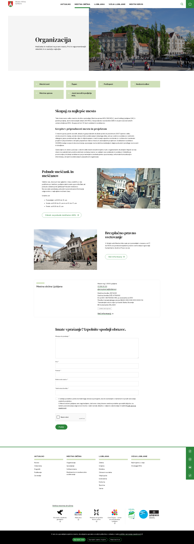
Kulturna (102, 482)
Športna (102, 485)
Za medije (37, 476)
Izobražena (103, 479)
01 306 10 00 (102, 286)
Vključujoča (103, 476)
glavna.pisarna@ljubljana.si (107, 289)
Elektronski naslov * (61, 379)
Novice (36, 463)
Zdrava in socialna (105, 472)
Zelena (101, 463)
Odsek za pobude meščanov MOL (60, 215)
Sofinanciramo (72, 469)
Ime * (57, 362)
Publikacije (38, 472)
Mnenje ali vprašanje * (62, 336)
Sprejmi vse (79, 540)
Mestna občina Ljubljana (49, 286)
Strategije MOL (136, 466)
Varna (101, 488)
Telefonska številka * (62, 388)
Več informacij (115, 257)
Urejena (101, 466)
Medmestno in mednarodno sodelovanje (77, 473)
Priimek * (58, 370)
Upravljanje (70, 466)
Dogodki (37, 469)
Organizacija (71, 463)
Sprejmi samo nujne (97, 540)
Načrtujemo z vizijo (138, 463)
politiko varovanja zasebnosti (130, 534)
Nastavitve (115, 540)
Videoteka (38, 466)
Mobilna (102, 469)
